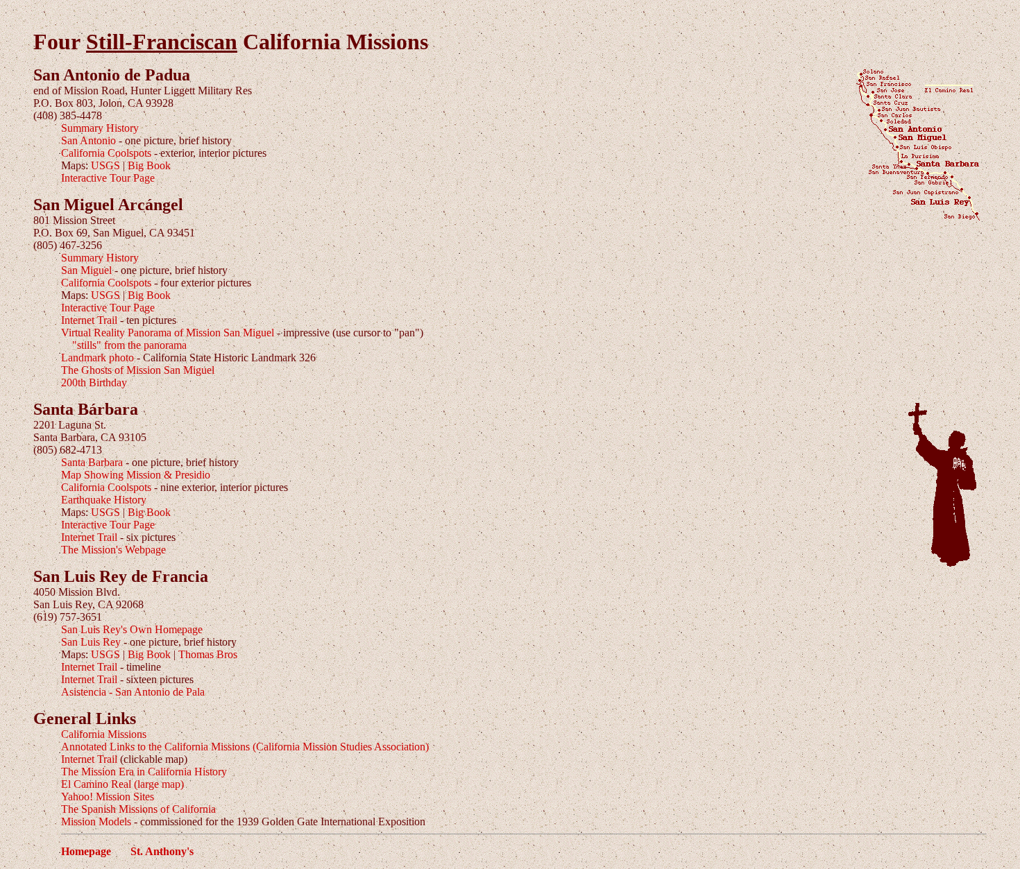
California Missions (103, 734)
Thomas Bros (207, 654)
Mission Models (96, 821)
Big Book (149, 165)
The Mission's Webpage (113, 550)
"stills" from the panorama (129, 345)
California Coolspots (106, 153)
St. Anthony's (162, 851)
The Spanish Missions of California (138, 809)
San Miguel (86, 270)
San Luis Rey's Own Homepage (132, 629)
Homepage (86, 851)
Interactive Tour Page (108, 178)
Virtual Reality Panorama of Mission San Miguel (167, 332)
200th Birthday (94, 382)
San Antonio (88, 140)
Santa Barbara (92, 462)
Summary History (100, 128)
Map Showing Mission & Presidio (135, 475)
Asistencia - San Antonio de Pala (133, 692)
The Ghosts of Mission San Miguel (137, 370)
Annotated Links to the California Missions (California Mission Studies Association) (245, 746)
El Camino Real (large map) (122, 784)
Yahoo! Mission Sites (107, 796)
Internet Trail (89, 320)
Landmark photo (97, 357)
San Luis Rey (91, 642)
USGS (105, 165)
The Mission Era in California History (144, 771)
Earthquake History (103, 500)
